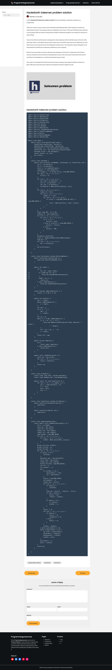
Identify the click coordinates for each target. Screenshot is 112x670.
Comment (30, 589)
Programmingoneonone (24, 3)
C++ (61, 641)
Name (29, 606)
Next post (82, 573)
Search (4, 12)
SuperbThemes (68, 667)
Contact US (48, 641)
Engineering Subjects (57, 3)
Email (59, 606)
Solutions (85, 3)
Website (29, 615)
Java (61, 639)
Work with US (96, 3)
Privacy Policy (48, 643)
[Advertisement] (11, 40)
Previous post (31, 573)
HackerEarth (47, 562)
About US (47, 639)
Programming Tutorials (73, 3)
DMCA (47, 645)
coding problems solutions (34, 562)
